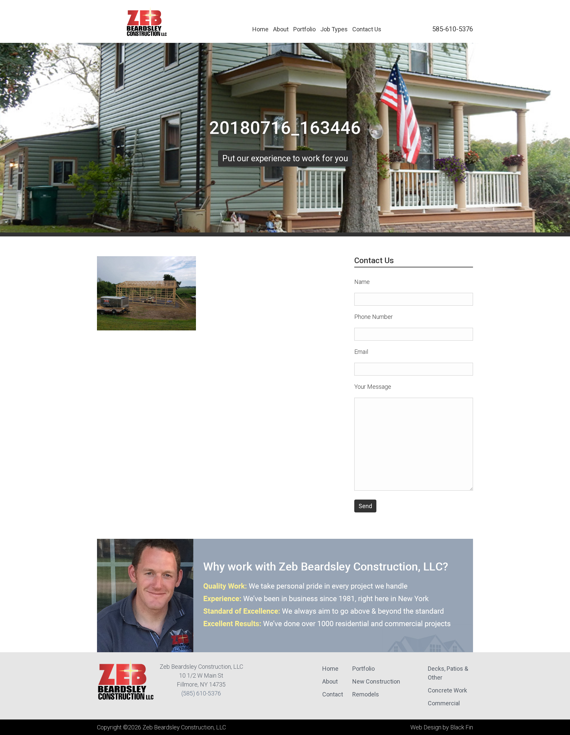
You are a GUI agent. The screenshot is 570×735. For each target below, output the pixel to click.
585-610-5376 (452, 29)
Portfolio (304, 29)
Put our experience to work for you (285, 158)
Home (260, 29)
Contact (332, 694)
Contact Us (366, 29)
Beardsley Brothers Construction (147, 21)
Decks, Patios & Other (448, 673)
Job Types (334, 29)
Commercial (444, 703)
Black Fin (461, 727)
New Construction (376, 681)
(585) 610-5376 (201, 693)
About (281, 29)
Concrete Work (447, 690)
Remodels (365, 694)
